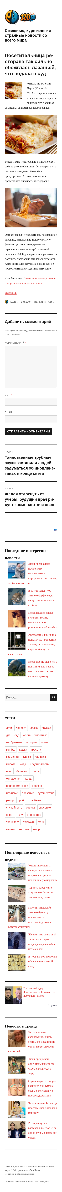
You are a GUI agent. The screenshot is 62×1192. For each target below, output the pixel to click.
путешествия (46, 793)
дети (9, 728)
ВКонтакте (26, 1181)
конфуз (10, 749)
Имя (9, 395)
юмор (36, 829)
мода (22, 764)
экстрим (24, 829)
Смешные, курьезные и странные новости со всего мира (28, 35)
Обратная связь (12, 1181)
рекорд (10, 800)
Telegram (44, 1181)
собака (30, 807)
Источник (11, 292)
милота (11, 764)
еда (35, 301)
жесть (26, 735)
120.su (13, 301)
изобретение (14, 742)
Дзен (36, 1181)
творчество (34, 815)
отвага (35, 771)
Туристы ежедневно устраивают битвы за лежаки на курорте (40, 892)
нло (8, 771)
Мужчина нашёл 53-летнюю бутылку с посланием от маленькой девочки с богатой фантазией (30, 917)
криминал (12, 757)
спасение (45, 807)
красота (36, 749)
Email (10, 412)
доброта (21, 728)
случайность (14, 807)
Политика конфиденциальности (20, 1173)
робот (23, 800)
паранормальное (17, 786)
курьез (42, 301)
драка (34, 728)
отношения (13, 778)
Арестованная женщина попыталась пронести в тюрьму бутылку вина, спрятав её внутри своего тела (32, 644)
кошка (23, 749)
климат (45, 742)
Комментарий (16, 342)
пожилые (12, 793)
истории (31, 742)
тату (20, 815)
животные (40, 735)
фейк (41, 822)
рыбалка (36, 800)
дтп (8, 735)
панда (28, 778)
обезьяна (21, 771)
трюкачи (28, 822)
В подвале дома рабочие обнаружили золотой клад (42, 961)
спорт (9, 815)
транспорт (12, 822)
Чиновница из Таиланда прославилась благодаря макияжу (42, 1107)
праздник (28, 793)
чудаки (50, 301)
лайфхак (40, 757)
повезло (37, 786)
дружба (46, 728)
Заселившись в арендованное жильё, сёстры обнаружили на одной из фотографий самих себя (31, 1041)
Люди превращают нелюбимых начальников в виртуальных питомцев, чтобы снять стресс (32, 573)
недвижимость (39, 764)
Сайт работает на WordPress (26, 1170)
